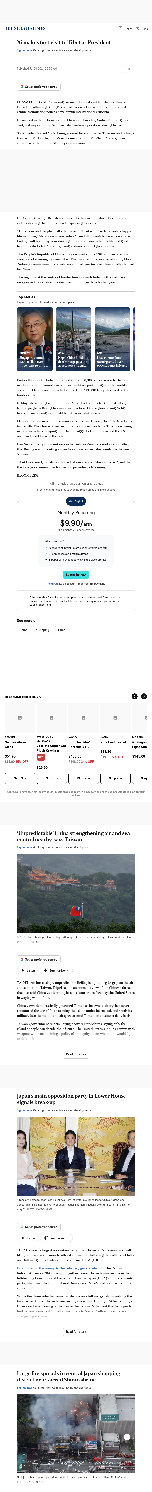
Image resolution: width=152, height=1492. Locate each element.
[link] (25, 28)
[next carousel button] (127, 1437)
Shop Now (20, 778)
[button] (125, 28)
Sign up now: (24, 50)
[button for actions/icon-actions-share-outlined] (129, 69)
